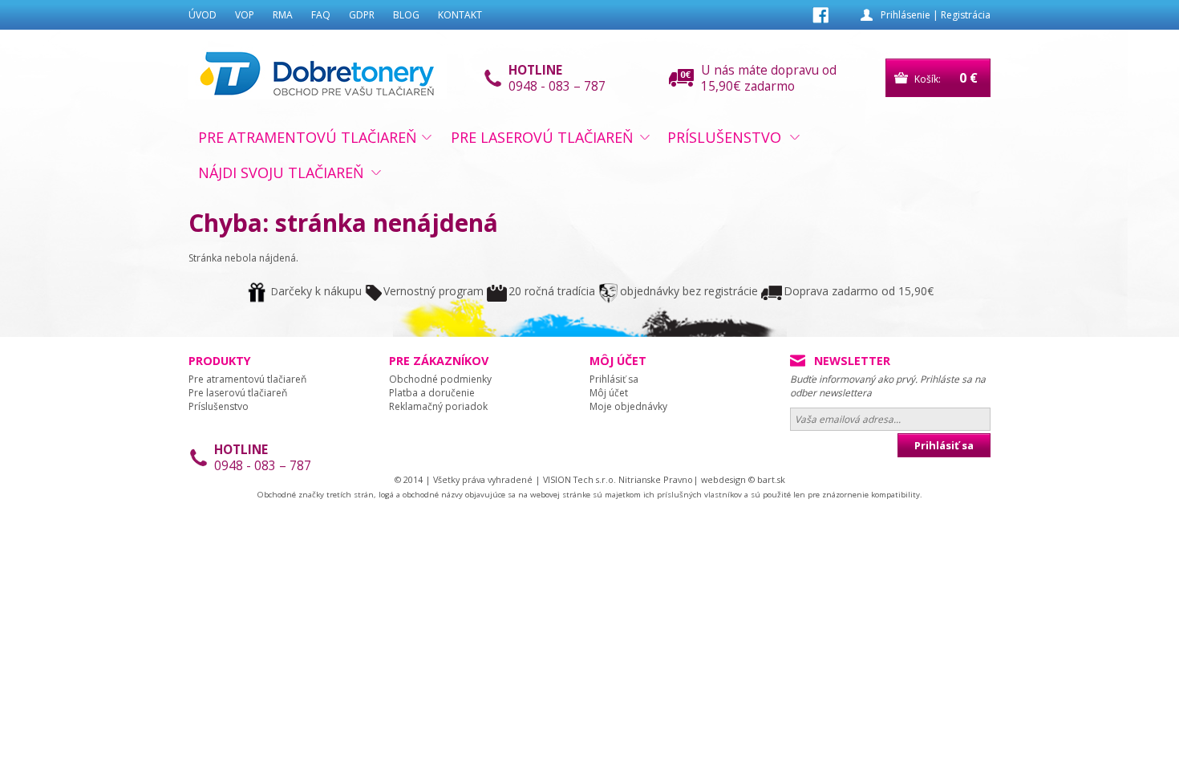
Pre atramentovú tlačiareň (307, 137)
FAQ (320, 15)
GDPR (362, 15)
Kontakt (460, 15)
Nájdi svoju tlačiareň (281, 172)
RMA (283, 15)
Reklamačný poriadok (438, 406)
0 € (968, 78)
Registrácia (966, 15)
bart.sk (771, 479)
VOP (244, 15)
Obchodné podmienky (440, 379)
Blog (406, 15)
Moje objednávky (628, 406)
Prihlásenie (905, 15)
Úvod (202, 15)
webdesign (723, 479)
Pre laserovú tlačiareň (542, 137)
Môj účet (609, 393)
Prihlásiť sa (614, 379)
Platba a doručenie (432, 393)
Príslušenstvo (724, 137)
